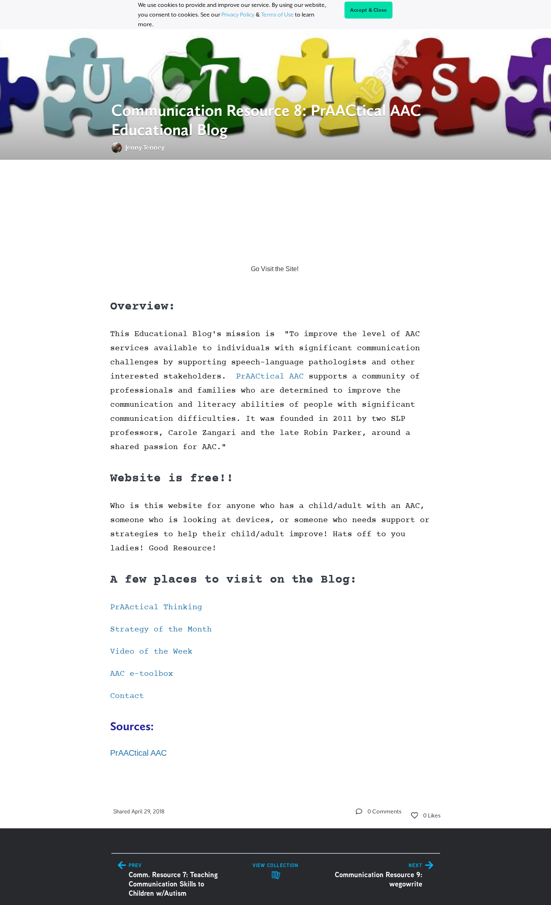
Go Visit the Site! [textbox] (275, 268)
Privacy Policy (238, 14)
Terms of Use (277, 14)
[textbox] (275, 471)
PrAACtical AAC (138, 752)
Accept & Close (368, 10)
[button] (359, 811)
